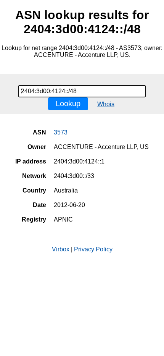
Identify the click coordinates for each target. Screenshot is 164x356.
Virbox (60, 249)
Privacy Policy (93, 249)
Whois (105, 104)
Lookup (68, 103)
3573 (61, 132)
